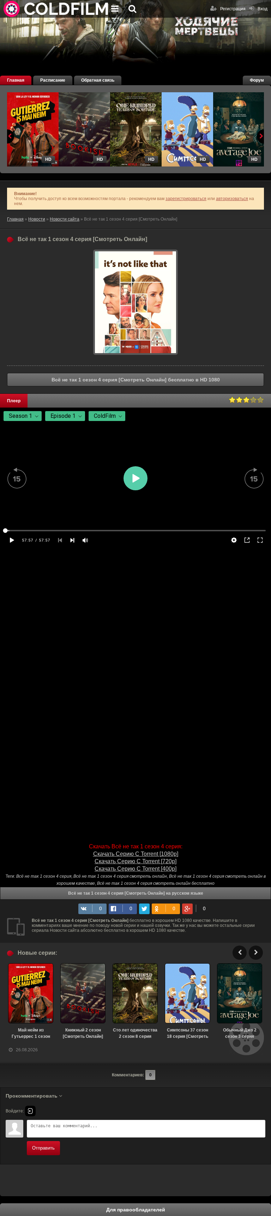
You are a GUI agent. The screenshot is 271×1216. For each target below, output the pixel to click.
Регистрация (233, 8)
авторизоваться (232, 198)
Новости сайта (64, 219)
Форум (257, 80)
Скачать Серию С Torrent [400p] (135, 869)
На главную (56, 9)
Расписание (52, 80)
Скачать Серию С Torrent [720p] (135, 861)
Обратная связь (97, 80)
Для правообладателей (135, 1209)
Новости (36, 219)
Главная (15, 80)
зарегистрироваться (185, 198)
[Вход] (30, 1111)
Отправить (43, 1148)
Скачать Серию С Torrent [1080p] (135, 854)
